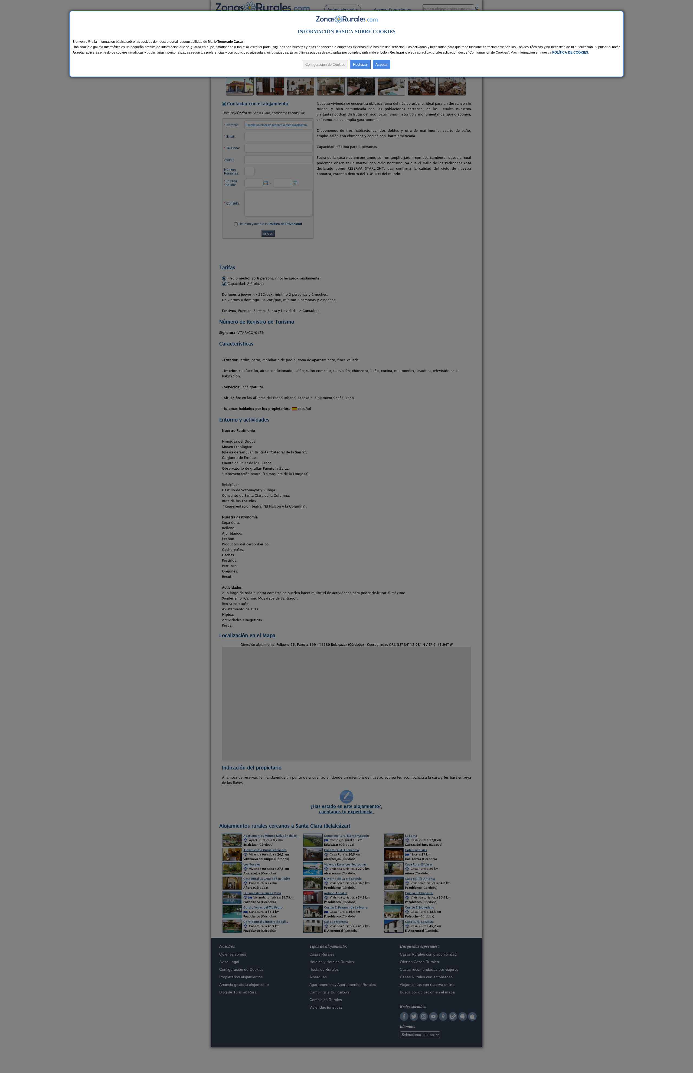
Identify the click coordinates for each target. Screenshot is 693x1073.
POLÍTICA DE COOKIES (570, 52)
